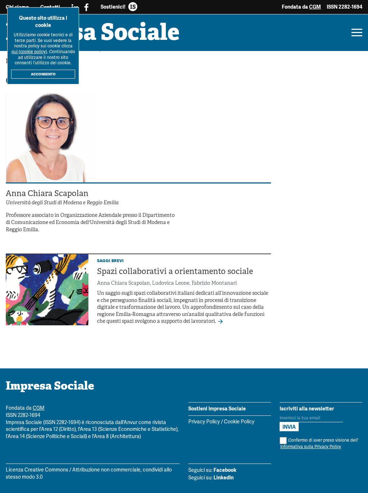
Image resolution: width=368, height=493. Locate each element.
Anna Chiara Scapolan (123, 283)
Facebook (224, 470)
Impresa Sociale (93, 34)
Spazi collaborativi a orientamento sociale (175, 272)
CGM (315, 7)
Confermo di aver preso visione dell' (319, 444)
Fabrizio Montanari (214, 283)
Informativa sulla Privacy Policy (310, 447)
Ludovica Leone (170, 283)
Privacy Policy (204, 422)
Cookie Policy (239, 422)
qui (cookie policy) (29, 52)
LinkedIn (223, 477)
